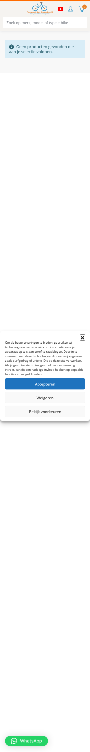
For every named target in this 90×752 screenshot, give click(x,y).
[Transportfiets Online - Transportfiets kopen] (40, 9)
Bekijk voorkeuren (45, 411)
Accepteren (45, 383)
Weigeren (45, 397)
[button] (82, 337)
